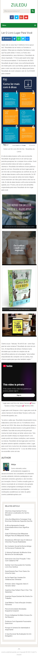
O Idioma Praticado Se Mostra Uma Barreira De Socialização (18, 553)
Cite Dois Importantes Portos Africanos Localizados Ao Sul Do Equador (17, 513)
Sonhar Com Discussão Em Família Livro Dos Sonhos (18, 566)
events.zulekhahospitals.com (10, 652)
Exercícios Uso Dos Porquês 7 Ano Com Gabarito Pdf (17, 560)
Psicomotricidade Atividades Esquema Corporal (15, 610)
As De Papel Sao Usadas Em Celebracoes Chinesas (15, 578)
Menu (4, 25)
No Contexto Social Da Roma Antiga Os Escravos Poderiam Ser (18, 547)
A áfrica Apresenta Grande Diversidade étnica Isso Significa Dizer (17, 527)
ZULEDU (19, 5)
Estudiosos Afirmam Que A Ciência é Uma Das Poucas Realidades (18, 541)
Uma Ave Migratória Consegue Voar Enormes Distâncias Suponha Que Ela (18, 520)
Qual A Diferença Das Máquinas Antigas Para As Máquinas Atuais (17, 535)
